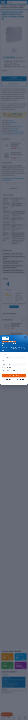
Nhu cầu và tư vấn (6, 367)
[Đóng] (25, 337)
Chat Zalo (21, 379)
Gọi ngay (8, 379)
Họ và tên (4, 354)
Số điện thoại (5, 360)
